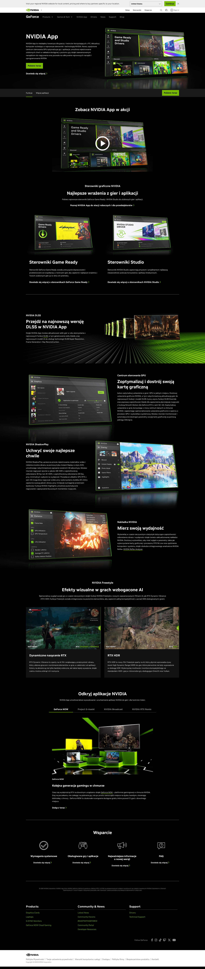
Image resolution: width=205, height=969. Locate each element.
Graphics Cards (33, 912)
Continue (170, 3)
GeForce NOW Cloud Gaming (38, 925)
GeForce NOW (107, 792)
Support (112, 17)
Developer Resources (87, 929)
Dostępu (106, 959)
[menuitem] (47, 10)
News (102, 17)
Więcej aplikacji (42, 93)
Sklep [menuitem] (127, 10)
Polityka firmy (118, 959)
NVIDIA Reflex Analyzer (132, 549)
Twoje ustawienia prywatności (59, 959)
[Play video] (102, 143)
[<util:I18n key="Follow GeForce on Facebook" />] (152, 940)
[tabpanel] (102, 765)
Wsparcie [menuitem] (148, 10)
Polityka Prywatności (35, 959)
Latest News (83, 912)
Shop (122, 17)
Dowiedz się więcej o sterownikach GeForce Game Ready (58, 282)
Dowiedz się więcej (42, 862)
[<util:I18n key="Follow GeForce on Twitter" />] (169, 940)
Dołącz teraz (58, 807)
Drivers (94, 17)
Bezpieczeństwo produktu (137, 959)
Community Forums (86, 917)
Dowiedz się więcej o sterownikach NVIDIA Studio (134, 282)
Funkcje (29, 93)
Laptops (29, 917)
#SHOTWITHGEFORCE (87, 921)
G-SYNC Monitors (34, 921)
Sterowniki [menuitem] (137, 10)
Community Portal (86, 925)
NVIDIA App (82, 17)
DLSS (45, 336)
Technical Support (137, 917)
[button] (166, 11)
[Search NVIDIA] (161, 9)
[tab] (61, 709)
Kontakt (155, 959)
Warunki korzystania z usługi (87, 959)
